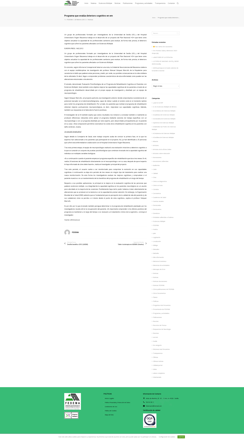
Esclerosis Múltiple (159, 221)
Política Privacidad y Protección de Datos (117, 402)
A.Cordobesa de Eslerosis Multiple (164, 111)
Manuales (156, 249)
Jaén (154, 233)
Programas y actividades (161, 313)
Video (155, 369)
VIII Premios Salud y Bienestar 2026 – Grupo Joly (165, 52)
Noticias (90, 20)
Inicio (153, 18)
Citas (154, 177)
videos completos (159, 373)
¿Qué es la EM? (158, 103)
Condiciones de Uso (111, 406)
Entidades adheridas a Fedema (163, 217)
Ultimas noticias (158, 361)
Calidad (155, 173)
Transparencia (157, 353)
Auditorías (156, 165)
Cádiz (155, 169)
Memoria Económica (159, 261)
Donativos (156, 213)
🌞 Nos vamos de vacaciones (162, 47)
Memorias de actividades (161, 265)
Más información (158, 257)
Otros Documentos (159, 293)
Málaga (155, 245)
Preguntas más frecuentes (162, 305)
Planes (155, 297)
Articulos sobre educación (161, 153)
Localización (157, 241)
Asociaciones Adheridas (160, 161)
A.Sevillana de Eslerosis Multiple (163, 137)
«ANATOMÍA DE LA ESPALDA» (163, 57)
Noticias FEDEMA (158, 285)
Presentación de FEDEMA (161, 309)
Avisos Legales (109, 398)
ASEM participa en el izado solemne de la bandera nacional (165, 69)
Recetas (156, 321)
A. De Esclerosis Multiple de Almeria (164, 107)
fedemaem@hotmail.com (154, 406)
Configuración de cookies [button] (167, 437)
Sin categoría (157, 345)
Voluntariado (157, 377)
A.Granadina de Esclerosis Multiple (164, 119)
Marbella (156, 253)
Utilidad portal (157, 365)
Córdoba (156, 189)
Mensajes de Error (159, 269)
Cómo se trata (158, 185)
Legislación (156, 237)
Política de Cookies (111, 411)
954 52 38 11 (150, 402)
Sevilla (155, 341)
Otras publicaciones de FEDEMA (163, 289)
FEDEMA (70, 20)
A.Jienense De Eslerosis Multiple (163, 123)
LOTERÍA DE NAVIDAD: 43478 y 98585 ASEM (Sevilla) (165, 62)
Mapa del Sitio (109, 415)
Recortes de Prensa (159, 325)
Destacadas (157, 205)
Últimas (155, 357)
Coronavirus (157, 193)
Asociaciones (157, 157)
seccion (155, 337)
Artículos (156, 145)
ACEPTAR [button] (181, 437)
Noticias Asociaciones (160, 281)
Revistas (156, 333)
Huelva (155, 229)
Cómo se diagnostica (160, 181)
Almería (155, 141)
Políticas (156, 301)
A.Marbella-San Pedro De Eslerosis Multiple (164, 128)
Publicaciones (157, 317)
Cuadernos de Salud (159, 197)
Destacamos (157, 209)
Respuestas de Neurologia (162, 329)
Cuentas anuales (158, 201)
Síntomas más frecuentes (161, 349)
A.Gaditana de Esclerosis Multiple (164, 115)
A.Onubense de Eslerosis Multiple (164, 133)
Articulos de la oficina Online (162, 149)
